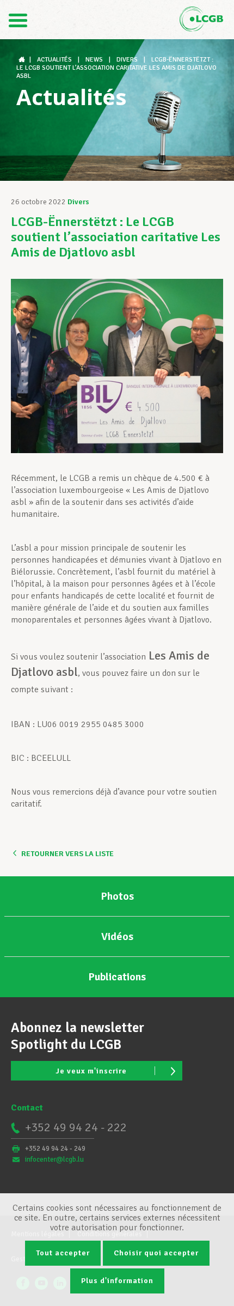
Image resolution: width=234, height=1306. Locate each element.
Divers (78, 201)
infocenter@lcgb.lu (54, 1159)
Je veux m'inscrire (91, 1071)
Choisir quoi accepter (156, 1253)
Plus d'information (117, 1280)
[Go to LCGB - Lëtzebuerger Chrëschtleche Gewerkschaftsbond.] (23, 60)
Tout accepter (63, 1253)
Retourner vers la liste (67, 853)
